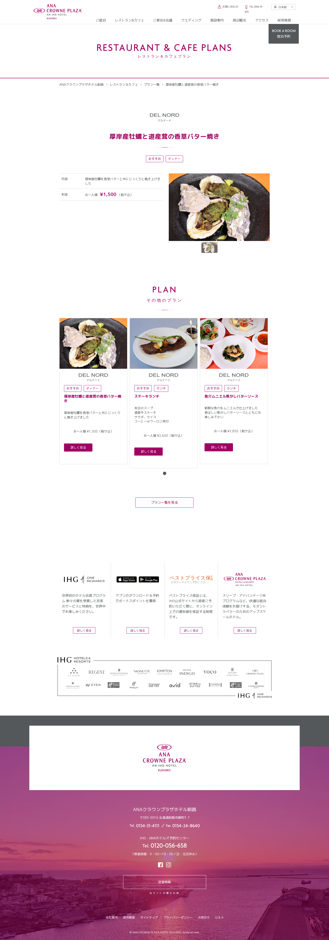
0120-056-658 (169, 846)
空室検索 (164, 882)
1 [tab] (164, 473)
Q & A (219, 917)
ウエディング (191, 20)
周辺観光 (239, 20)
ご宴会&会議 (162, 20)
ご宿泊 (101, 20)
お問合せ (204, 917)
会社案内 (112, 917)
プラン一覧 (152, 84)
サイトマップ (149, 917)
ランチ (161, 388)
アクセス (262, 20)
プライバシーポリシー (177, 917)
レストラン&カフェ (129, 20)
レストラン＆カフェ (124, 84)
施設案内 (217, 20)
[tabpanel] (93, 391)
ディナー (174, 159)
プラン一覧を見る (164, 502)
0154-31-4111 (147, 826)
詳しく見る (78, 447)
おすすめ (154, 159)
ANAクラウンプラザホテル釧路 (81, 84)
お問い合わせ (230, 7)
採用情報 (284, 20)
